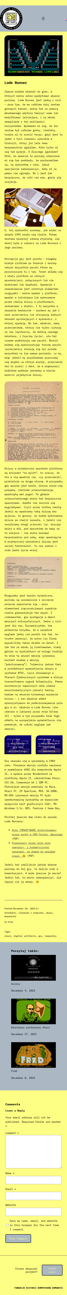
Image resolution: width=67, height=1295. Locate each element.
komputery (51, 936)
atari (7, 936)
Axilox (15, 983)
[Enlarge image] (58, 193)
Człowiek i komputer (31, 912)
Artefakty (10, 912)
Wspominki (10, 916)
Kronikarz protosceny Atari (30, 1027)
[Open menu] (43, 18)
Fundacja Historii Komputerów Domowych (38, 1287)
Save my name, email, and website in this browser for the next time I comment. (34, 1225)
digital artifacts (25, 936)
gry (40, 936)
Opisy (49, 912)
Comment (12, 1133)
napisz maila (52, 1270)
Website (10, 1205)
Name (9, 1173)
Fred (14, 1070)
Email (10, 1189)
